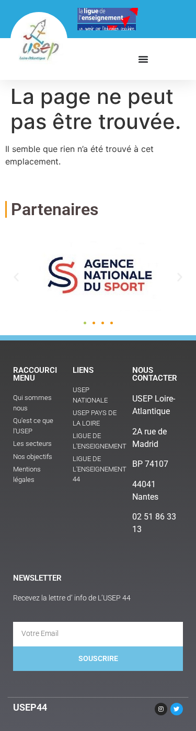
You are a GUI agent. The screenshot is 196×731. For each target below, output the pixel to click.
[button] (16, 276)
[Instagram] (161, 709)
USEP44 (30, 707)
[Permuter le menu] (143, 59)
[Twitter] (176, 709)
